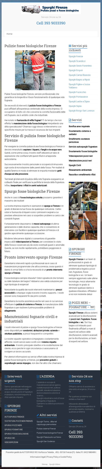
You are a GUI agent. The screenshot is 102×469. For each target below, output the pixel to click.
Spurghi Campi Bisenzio (80, 75)
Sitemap (45, 464)
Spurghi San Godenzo (46, 441)
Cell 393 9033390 (51, 23)
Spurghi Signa (75, 106)
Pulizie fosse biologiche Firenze (50, 433)
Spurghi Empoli (76, 70)
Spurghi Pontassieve (78, 97)
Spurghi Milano (54, 464)
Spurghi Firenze (76, 56)
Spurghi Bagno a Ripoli (79, 79)
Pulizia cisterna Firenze (46, 429)
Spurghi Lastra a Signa (79, 101)
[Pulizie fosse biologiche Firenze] (35, 51)
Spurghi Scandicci (77, 61)
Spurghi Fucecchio (77, 92)
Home (9, 34)
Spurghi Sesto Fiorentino (80, 65)
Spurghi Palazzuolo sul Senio (49, 437)
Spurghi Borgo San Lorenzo (81, 110)
